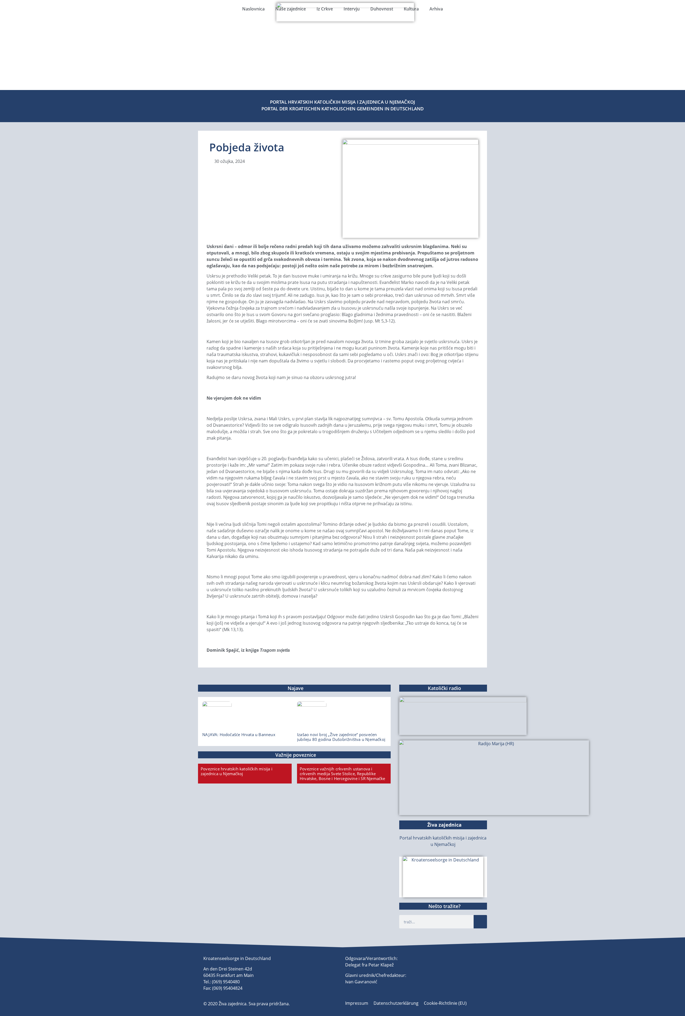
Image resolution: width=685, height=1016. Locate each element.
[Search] (480, 921)
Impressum (356, 1003)
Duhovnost (381, 9)
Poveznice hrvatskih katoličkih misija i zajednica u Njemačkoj (236, 771)
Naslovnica (253, 9)
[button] (7, 51)
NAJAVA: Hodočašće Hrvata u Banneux (238, 734)
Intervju (352, 9)
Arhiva (436, 9)
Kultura (411, 9)
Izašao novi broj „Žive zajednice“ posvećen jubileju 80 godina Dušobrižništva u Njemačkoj (341, 737)
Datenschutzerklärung (396, 1003)
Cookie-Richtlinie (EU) (445, 1003)
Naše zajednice (290, 9)
